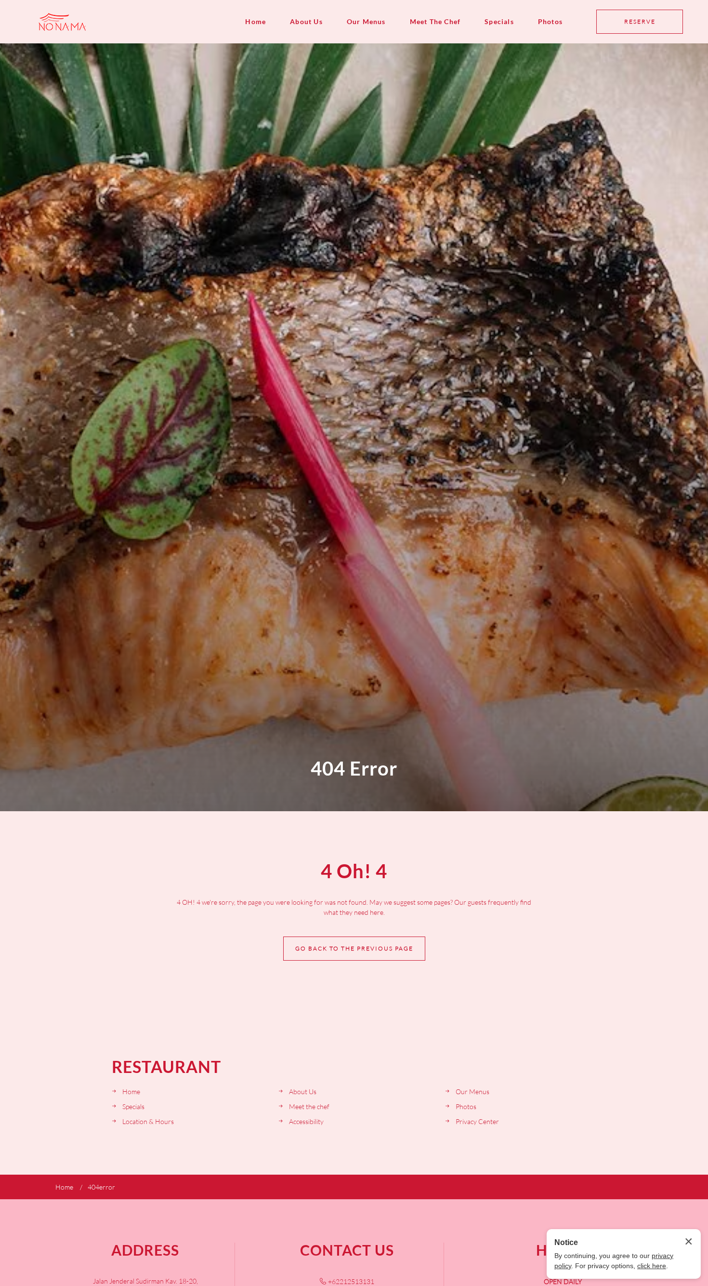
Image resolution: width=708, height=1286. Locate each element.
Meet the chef (309, 1106)
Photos (550, 21)
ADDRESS (145, 1250)
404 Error (354, 768)
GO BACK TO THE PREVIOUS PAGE (354, 948)
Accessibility (306, 1121)
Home (255, 21)
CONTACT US (347, 1250)
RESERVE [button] (640, 21)
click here (651, 1266)
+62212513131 (351, 1281)
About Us (306, 21)
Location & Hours (148, 1121)
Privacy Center (477, 1121)
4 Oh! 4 (354, 871)
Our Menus (366, 21)
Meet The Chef (435, 21)
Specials (499, 21)
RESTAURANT (166, 1066)
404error (101, 1187)
